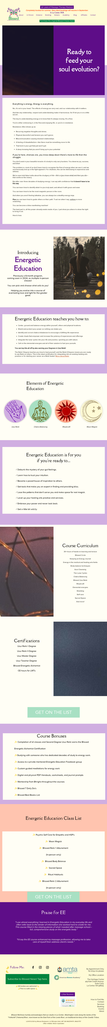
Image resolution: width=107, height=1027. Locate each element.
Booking (100, 1006)
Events (101, 1009)
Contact (101, 1002)
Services (100, 1004)
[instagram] (40, 967)
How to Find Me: (97, 999)
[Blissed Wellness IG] (47, 967)
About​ (101, 1011)
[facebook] (33, 967)
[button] (57, 7)
